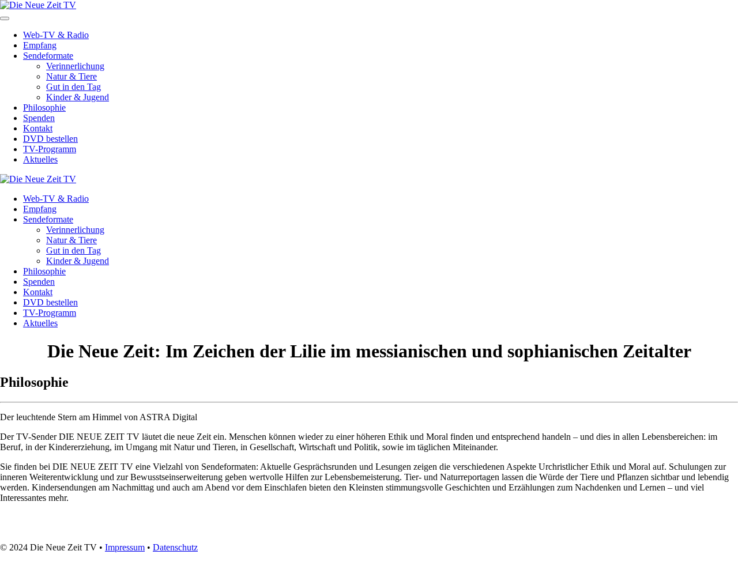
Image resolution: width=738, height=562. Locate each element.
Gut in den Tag (73, 87)
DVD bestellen (50, 139)
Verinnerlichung (75, 66)
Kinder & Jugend (77, 97)
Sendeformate (48, 56)
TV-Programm (49, 149)
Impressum (125, 547)
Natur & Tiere (71, 76)
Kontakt (37, 128)
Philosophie (44, 107)
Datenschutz (175, 547)
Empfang (40, 45)
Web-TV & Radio (56, 35)
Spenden (39, 118)
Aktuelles (40, 159)
